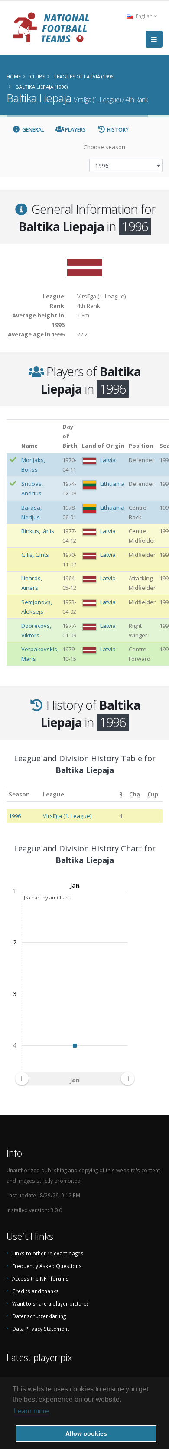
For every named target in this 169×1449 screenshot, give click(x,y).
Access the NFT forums (40, 1278)
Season (19, 794)
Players (75, 129)
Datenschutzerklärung (39, 1316)
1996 (15, 816)
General (32, 129)
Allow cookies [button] (86, 1433)
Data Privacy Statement (40, 1328)
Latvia (108, 460)
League (53, 794)
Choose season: (105, 147)
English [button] (144, 16)
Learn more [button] (31, 1411)
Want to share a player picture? (50, 1303)
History (117, 129)
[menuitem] (74, 1078)
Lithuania (112, 484)
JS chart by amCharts (48, 897)
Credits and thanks (35, 1290)
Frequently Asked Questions (47, 1265)
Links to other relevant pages (48, 1253)
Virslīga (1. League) (67, 816)
